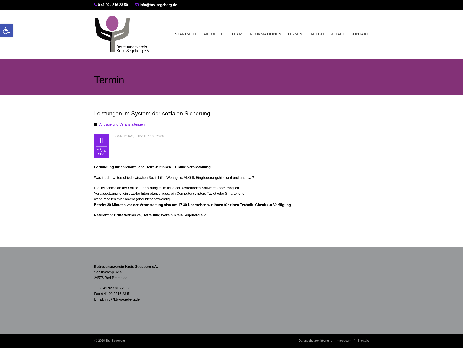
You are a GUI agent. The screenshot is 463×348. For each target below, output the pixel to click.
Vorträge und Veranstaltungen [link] (121, 124)
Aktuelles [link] (214, 34)
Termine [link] (296, 34)
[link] (6, 30)
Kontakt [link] (360, 34)
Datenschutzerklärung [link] (314, 340)
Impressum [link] (343, 340)
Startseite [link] (186, 34)
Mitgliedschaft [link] (328, 34)
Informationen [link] (265, 34)
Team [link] (237, 34)
